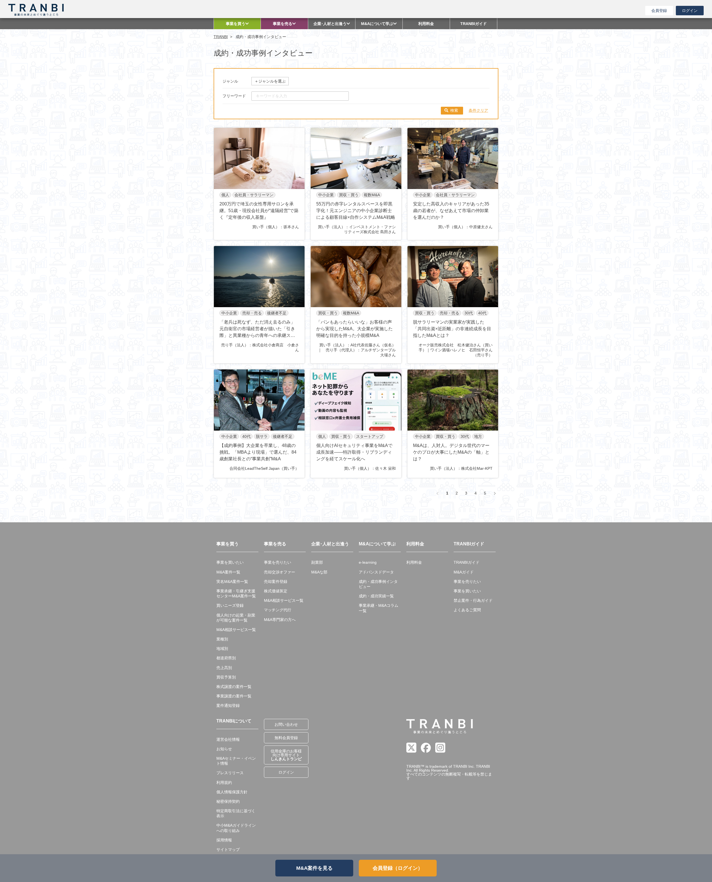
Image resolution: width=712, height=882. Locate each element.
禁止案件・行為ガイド (473, 600)
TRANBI (221, 36)
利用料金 (414, 562)
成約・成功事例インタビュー (378, 584)
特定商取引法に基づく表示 (235, 813)
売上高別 (224, 667)
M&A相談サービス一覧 (236, 629)
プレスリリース (230, 773)
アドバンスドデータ (376, 572)
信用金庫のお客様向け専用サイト (286, 755)
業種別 (222, 639)
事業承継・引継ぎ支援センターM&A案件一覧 (236, 593)
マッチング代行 (277, 610)
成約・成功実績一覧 (376, 596)
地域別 (222, 648)
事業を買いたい (230, 562)
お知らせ (224, 749)
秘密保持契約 (228, 801)
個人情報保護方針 (232, 792)
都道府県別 (226, 658)
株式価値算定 (275, 591)
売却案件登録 (275, 581)
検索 (454, 110)
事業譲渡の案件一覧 (233, 696)
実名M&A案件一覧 (232, 581)
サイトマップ (228, 849)
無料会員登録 (286, 738)
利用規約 (224, 782)
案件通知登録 (228, 705)
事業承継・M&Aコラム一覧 (378, 608)
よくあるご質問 (467, 610)
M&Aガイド (464, 572)
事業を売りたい (277, 562)
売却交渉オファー (279, 572)
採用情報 (224, 840)
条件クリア (478, 110)
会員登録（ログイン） (398, 868)
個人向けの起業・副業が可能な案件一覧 (235, 617)
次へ (495, 493)
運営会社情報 (228, 739)
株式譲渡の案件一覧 (233, 686)
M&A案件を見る (314, 868)
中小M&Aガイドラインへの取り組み (236, 828)
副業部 (317, 562)
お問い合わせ (286, 724)
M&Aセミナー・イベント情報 (236, 761)
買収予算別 (226, 677)
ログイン (690, 10)
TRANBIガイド (466, 562)
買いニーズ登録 (230, 605)
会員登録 (659, 10)
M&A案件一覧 (228, 572)
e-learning (368, 562)
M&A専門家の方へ (280, 619)
